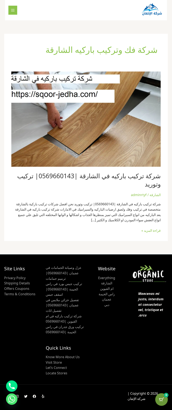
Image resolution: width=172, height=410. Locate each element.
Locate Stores (56, 373)
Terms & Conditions (19, 294)
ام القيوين (106, 288)
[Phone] (11, 386)
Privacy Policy (15, 278)
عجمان (107, 299)
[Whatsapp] (11, 399)
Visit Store (54, 362)
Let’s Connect (56, 367)
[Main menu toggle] (12, 10)
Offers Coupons (16, 288)
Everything (106, 278)
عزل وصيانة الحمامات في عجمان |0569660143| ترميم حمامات (64, 273)
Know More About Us (63, 357)
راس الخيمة (107, 294)
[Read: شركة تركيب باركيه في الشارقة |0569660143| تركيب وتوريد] (86, 118)
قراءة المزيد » (151, 230)
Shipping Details (17, 283)
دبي (106, 304)
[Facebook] (34, 396)
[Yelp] (43, 396)
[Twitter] (25, 396)
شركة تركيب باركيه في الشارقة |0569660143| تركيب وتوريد (89, 180)
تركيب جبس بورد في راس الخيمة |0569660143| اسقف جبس (64, 289)
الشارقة (155, 195)
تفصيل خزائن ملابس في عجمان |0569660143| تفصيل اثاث (62, 305)
